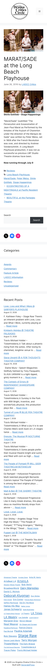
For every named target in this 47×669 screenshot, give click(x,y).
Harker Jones (25, 606)
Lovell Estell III (33, 617)
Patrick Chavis (25, 627)
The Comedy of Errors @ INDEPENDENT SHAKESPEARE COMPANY (19, 384)
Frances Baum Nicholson (32, 600)
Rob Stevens (10, 636)
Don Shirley (35, 596)
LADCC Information (13, 277)
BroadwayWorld (11, 588)
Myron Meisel (26, 621)
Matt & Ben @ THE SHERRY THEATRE (23, 491)
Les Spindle (23, 617)
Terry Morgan (29, 640)
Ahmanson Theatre (10, 577)
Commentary (10, 268)
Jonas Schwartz (13, 609)
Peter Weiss (23, 178)
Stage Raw (27, 635)
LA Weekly (10, 617)
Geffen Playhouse (11, 603)
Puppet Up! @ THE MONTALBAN (20, 532)
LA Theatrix (25, 613)
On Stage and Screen (28, 624)
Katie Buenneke (28, 610)
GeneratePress (28, 665)
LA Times (36, 613)
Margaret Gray (11, 621)
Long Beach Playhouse (18, 174)
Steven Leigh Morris (12, 640)
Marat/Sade (10, 178)
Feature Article (11, 273)
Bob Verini (27, 584)
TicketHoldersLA (28, 647)
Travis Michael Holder (27, 650)
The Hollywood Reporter (12, 647)
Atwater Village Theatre (12, 585)
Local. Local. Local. (13, 512)
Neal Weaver (11, 624)
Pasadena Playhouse (11, 628)
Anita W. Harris (35, 577)
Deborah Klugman (17, 595)
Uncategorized (11, 286)
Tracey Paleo (10, 650)
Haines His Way (12, 606)
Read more (11, 326)
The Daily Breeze (27, 644)
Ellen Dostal (8, 600)
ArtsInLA (22, 581)
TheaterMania (11, 643)
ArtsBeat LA (10, 581)
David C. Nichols (12, 591)
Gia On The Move (26, 603)
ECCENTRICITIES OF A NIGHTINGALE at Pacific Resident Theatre (21, 190)
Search (7, 215)
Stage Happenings (22, 182)
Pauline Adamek (23, 631)
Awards (7, 264)
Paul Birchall (8, 631)
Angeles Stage (23, 577)
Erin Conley (18, 599)
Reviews (11, 170)
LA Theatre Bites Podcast (12, 613)
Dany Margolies (29, 588)
